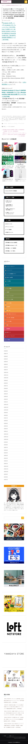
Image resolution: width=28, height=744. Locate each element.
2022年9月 (6, 474)
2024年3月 (6, 428)
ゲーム (8, 284)
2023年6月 (6, 450)
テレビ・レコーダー (10, 295)
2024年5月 (6, 423)
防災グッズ (9, 332)
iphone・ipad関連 (10, 277)
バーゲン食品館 (8, 229)
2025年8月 (6, 383)
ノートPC (8, 126)
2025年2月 (6, 399)
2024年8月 (6, 415)
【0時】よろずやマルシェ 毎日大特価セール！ (10, 209)
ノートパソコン (21, 123)
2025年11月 (6, 375)
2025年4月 (6, 393)
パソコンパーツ (9, 270)
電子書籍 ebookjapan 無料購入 (11, 242)
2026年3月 (6, 364)
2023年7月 (6, 447)
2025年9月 (6, 380)
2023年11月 (6, 436)
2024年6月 (6, 420)
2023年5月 (6, 452)
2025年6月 (6, 388)
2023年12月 (6, 434)
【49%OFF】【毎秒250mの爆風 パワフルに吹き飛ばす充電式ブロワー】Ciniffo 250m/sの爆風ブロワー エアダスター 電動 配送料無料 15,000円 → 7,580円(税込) (14, 707)
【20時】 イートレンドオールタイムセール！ (10, 213)
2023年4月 (6, 455)
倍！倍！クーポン (9, 223)
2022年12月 (6, 466)
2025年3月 (6, 396)
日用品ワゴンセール (9, 232)
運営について (11, 735)
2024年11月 (6, 407)
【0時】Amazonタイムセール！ (9, 202)
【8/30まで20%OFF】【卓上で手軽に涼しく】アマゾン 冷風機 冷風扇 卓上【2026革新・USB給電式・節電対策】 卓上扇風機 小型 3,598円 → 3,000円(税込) (14, 725)
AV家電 (8, 292)
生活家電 (8, 306)
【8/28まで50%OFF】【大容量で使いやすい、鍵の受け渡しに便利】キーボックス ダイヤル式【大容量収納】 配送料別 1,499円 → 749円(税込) (14, 719)
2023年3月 (6, 458)
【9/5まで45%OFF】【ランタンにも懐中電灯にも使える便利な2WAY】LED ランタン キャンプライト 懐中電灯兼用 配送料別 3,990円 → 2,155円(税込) (14, 700)
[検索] (22, 518)
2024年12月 (6, 404)
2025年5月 (6, 391)
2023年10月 (6, 439)
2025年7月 (6, 385)
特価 (4, 126)
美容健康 (8, 328)
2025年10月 (6, 377)
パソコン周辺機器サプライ (11, 273)
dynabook (13, 126)
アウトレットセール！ (10, 226)
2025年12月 (6, 372)
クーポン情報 (9, 321)
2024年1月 (6, 431)
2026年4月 (6, 361)
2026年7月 (6, 353)
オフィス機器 (9, 288)
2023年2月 (6, 460)
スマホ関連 (9, 281)
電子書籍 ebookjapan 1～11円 (11, 245)
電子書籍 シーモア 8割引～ (11, 250)
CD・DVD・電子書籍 (10, 317)
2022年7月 (6, 479)
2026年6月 (6, 356)
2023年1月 (6, 463)
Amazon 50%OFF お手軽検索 (11, 190)
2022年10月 (6, 471)
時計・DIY (8, 310)
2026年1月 (6, 369)
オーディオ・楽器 (10, 299)
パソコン (15, 123)
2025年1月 (6, 401)
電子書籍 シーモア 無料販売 (11, 248)
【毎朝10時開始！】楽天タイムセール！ (9, 205)
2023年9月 (6, 442)
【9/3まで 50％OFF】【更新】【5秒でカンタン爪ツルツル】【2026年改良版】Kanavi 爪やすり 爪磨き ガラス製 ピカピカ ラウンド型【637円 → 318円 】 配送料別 (14, 713)
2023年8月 (6, 444)
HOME (5, 735)
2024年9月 (6, 412)
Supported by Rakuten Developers (20, 738)
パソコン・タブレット (8, 123)
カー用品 (8, 339)
